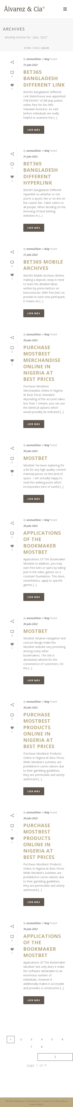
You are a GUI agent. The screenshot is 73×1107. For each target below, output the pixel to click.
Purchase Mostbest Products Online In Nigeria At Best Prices (39, 730)
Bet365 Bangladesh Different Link (44, 78)
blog (46, 59)
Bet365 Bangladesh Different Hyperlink (40, 173)
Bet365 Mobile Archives (43, 264)
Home (27, 48)
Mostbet (35, 458)
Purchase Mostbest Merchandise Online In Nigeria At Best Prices (42, 363)
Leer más (33, 129)
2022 (37, 48)
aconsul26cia (34, 59)
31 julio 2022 (30, 65)
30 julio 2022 (30, 340)
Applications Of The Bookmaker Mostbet (42, 542)
